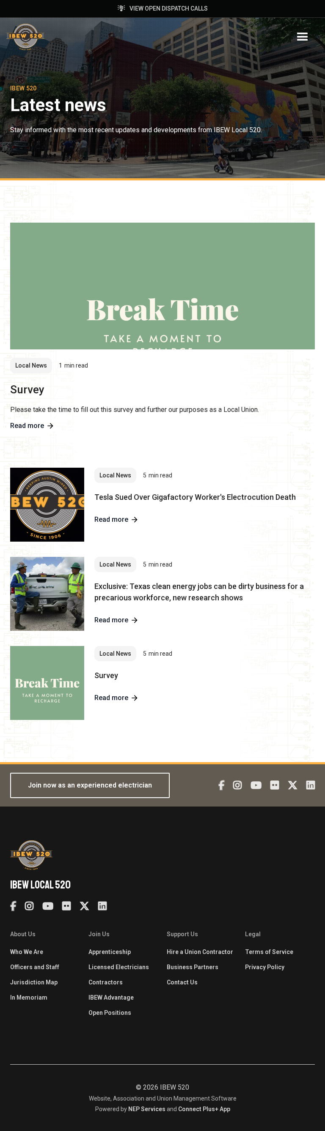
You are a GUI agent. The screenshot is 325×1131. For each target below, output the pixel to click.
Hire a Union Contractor (200, 951)
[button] (302, 37)
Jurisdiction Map (34, 982)
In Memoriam (28, 997)
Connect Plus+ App (204, 1109)
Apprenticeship (109, 951)
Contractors (105, 982)
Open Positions (109, 1012)
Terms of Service (269, 951)
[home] (25, 37)
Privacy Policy (264, 967)
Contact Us (182, 982)
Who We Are (26, 951)
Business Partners (192, 967)
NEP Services (146, 1109)
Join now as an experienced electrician (90, 785)
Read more (27, 425)
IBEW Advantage (111, 997)
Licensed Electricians (118, 967)
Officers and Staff (34, 967)
